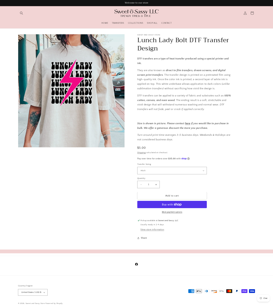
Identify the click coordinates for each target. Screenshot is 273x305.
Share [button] (144, 238)
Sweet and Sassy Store (35, 303)
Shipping (141, 153)
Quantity (141, 178)
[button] (21, 13)
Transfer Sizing (144, 164)
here (187, 123)
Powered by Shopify (54, 303)
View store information (152, 229)
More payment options (172, 212)
